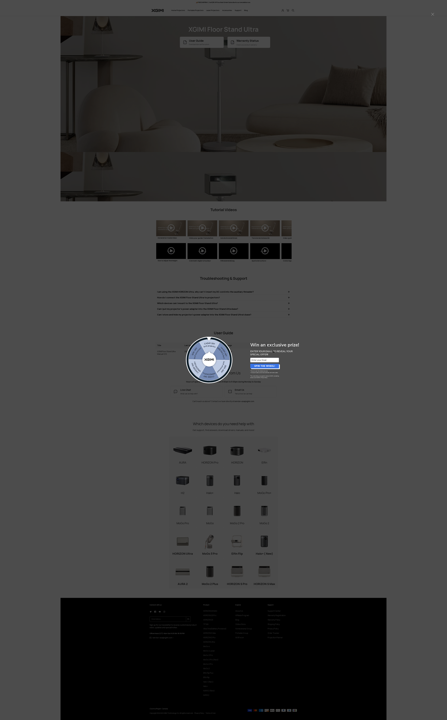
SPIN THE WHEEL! (264, 366)
